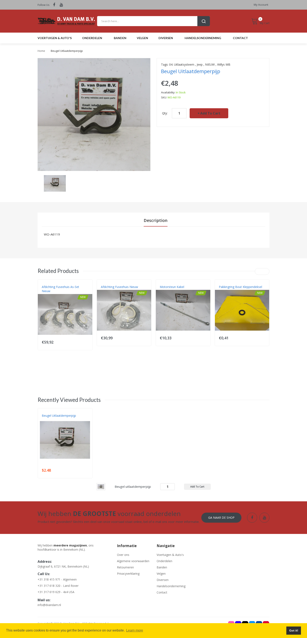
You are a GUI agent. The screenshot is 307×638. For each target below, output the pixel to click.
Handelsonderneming (171, 586)
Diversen (163, 580)
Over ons (123, 555)
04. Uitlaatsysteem (181, 64)
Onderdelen (164, 561)
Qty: (164, 113)
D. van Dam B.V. (51, 420)
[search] (153, 21)
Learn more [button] (134, 630)
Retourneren (125, 567)
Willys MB (223, 64)
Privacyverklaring (128, 574)
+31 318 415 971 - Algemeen (57, 579)
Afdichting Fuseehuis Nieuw (119, 287)
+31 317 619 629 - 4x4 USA (56, 592)
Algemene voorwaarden (133, 561)
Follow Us (43, 5)
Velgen (161, 574)
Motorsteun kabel (172, 287)
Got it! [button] (293, 630)
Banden (162, 567)
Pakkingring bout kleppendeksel (240, 287)
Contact (162, 592)
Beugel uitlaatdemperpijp (59, 416)
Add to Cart (210, 113)
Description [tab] (155, 220)
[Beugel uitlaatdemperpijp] (55, 183)
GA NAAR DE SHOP (221, 518)
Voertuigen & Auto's (170, 555)
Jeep (200, 64)
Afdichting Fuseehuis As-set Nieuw (60, 289)
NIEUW (210, 64)
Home (41, 51)
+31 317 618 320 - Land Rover (58, 586)
